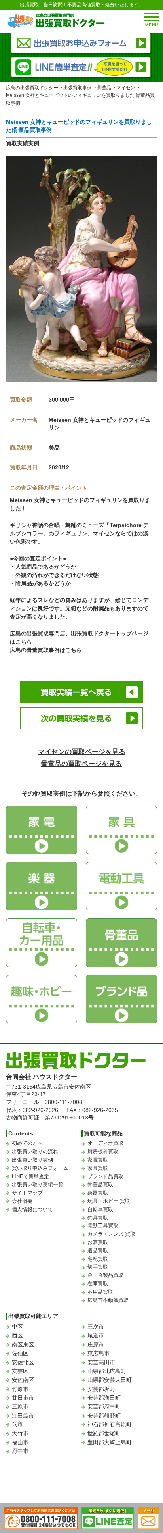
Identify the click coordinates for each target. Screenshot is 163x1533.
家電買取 (97, 1160)
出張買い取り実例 (32, 1160)
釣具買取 (97, 1218)
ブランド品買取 (105, 1176)
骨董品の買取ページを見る (81, 763)
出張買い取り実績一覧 (37, 1184)
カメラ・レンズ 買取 (111, 1234)
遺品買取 (97, 1251)
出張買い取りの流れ (35, 1151)
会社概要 (22, 1201)
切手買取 (97, 1267)
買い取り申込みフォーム (40, 1168)
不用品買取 (100, 1292)
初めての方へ (27, 1143)
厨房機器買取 (102, 1151)
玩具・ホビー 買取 (108, 1201)
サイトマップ (27, 1193)
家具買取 (97, 1168)
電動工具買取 (102, 1226)
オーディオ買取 (105, 1143)
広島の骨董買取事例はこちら (46, 650)
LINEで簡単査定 (30, 1176)
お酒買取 (97, 1242)
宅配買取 (97, 1259)
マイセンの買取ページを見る (81, 752)
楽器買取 (97, 1193)
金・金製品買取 (105, 1275)
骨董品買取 (100, 1184)
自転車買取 (100, 1209)
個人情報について (32, 1209)
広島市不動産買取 (108, 1300)
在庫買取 (97, 1284)
